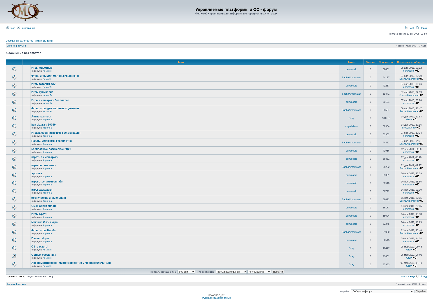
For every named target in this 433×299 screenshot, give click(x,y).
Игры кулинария (42, 92)
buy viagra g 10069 (43, 124)
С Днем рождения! (43, 254)
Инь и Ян (47, 71)
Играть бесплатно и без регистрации (55, 132)
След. (424, 276)
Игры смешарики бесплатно (50, 100)
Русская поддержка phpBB (216, 298)
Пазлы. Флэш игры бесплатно (51, 140)
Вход (12, 28)
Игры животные (42, 67)
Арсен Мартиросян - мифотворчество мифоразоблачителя (71, 262)
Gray (351, 118)
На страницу (408, 276)
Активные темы (44, 40)
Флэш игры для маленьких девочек (55, 75)
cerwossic (351, 69)
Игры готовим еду (43, 84)
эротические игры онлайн (48, 197)
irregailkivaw (351, 126)
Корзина (47, 119)
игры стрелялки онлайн (47, 181)
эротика (36, 173)
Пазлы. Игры (40, 238)
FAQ (411, 28)
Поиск (423, 28)
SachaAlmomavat (351, 77)
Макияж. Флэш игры (44, 222)
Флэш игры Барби (43, 230)
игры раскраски (41, 189)
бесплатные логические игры (51, 149)
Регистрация (27, 28)
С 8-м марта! (39, 246)
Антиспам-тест (41, 116)
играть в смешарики (44, 157)
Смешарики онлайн (44, 206)
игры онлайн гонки (43, 165)
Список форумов (16, 45)
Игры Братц (39, 214)
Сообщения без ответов (19, 40)
